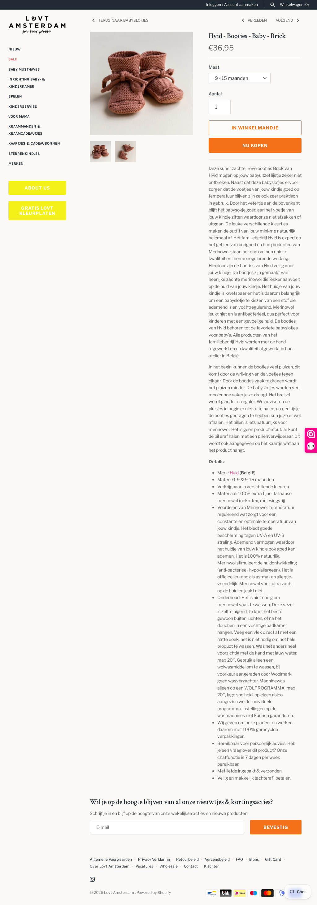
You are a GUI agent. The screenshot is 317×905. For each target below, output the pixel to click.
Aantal (215, 93)
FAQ (239, 859)
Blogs (254, 859)
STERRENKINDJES (24, 153)
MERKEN (16, 163)
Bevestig (275, 827)
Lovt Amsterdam (119, 892)
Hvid (234, 472)
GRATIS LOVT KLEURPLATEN (37, 210)
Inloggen (213, 4)
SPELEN (15, 96)
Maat (214, 67)
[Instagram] (92, 880)
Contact (191, 866)
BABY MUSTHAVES (24, 69)
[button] (180, 83)
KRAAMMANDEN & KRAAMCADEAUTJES (25, 129)
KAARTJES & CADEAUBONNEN (34, 143)
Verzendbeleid (217, 859)
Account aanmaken (241, 4)
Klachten (211, 866)
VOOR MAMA (18, 116)
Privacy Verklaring (154, 859)
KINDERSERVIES (22, 106)
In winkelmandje (255, 127)
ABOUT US (37, 187)
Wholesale (168, 866)
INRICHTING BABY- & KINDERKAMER (26, 82)
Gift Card (273, 859)
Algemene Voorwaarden (111, 859)
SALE (12, 59)
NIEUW (14, 49)
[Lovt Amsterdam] (37, 24)
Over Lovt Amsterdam (109, 866)
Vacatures (144, 866)
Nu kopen (255, 145)
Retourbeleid (187, 859)
